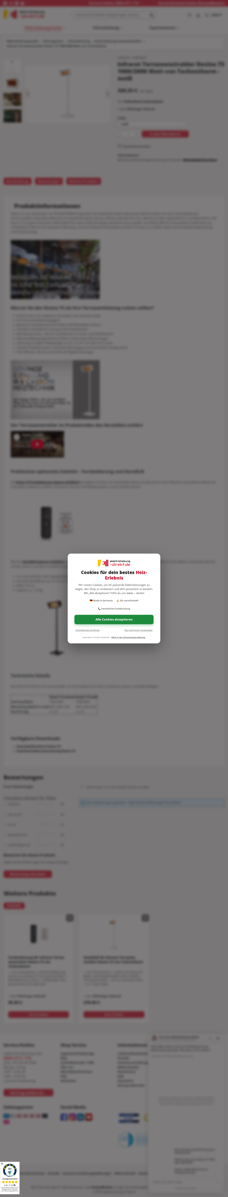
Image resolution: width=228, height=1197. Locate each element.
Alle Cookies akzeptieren (114, 619)
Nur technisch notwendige (138, 630)
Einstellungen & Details (88, 630)
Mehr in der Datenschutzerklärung (128, 637)
